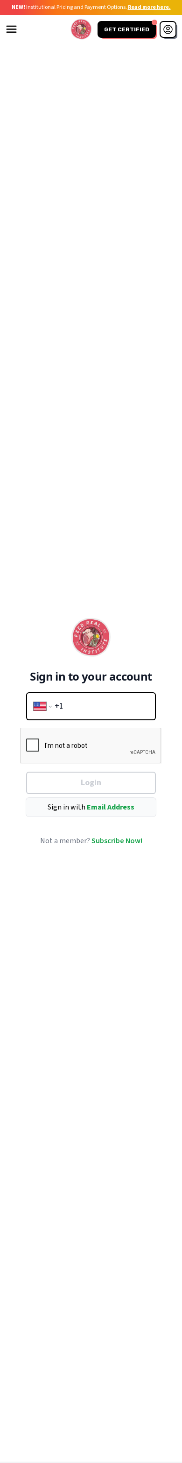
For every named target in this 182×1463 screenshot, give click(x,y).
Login (91, 782)
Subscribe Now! (116, 841)
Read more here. (149, 7)
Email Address (110, 807)
